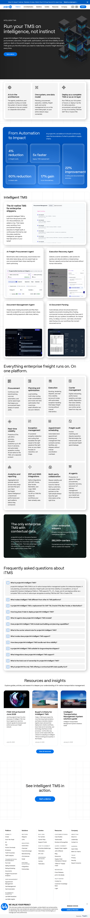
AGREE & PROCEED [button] (72, 910)
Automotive (25, 845)
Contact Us (58, 881)
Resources (55, 7)
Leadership (74, 839)
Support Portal (42, 842)
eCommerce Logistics (9, 893)
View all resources (45, 751)
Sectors (25, 834)
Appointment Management (9, 882)
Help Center (59, 878)
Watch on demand (70, 2)
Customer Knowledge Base (61, 884)
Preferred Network (42, 858)
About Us (74, 837)
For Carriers (41, 837)
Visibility (8, 834)
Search (72, 7)
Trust (73, 855)
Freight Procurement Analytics (11, 874)
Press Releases (59, 872)
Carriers (47, 7)
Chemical (24, 848)
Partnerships (25, 869)
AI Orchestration (28, 7)
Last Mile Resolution (10, 896)
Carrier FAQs (41, 839)
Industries (25, 843)
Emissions (8, 850)
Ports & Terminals (10, 847)
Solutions (39, 7)
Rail (6, 845)
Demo (83, 7)
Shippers (24, 837)
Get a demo (10, 54)
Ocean (7, 837)
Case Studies (58, 837)
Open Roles (74, 849)
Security (73, 860)
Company (64, 7)
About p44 (74, 834)
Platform (18, 7)
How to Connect (44, 846)
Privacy (73, 857)
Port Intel (7, 863)
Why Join (41, 834)
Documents (8, 871)
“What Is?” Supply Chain (60, 864)
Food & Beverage (27, 851)
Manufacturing (26, 853)
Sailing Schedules (10, 865)
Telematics (41, 851)
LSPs (23, 839)
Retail (23, 859)
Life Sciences (25, 856)
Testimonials (58, 839)
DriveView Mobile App (44, 848)
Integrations (25, 866)
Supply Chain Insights (61, 848)
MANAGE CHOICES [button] (72, 906)
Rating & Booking (10, 868)
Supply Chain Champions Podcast (60, 860)
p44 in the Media (59, 875)
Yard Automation (10, 889)
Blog (56, 853)
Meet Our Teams (76, 851)
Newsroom (58, 869)
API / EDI (40, 853)
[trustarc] (85, 916)
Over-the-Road (9, 839)
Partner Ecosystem (25, 863)
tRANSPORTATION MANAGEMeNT (11, 859)
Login (56, 888)
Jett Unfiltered (59, 851)
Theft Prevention (10, 853)
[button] (87, 2)
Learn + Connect (60, 846)
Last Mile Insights (10, 899)
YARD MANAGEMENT (11, 879)
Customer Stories (61, 834)
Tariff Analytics (9, 855)
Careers (74, 846)
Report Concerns (76, 863)
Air (6, 842)
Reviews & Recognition (61, 842)
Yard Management (10, 886)
